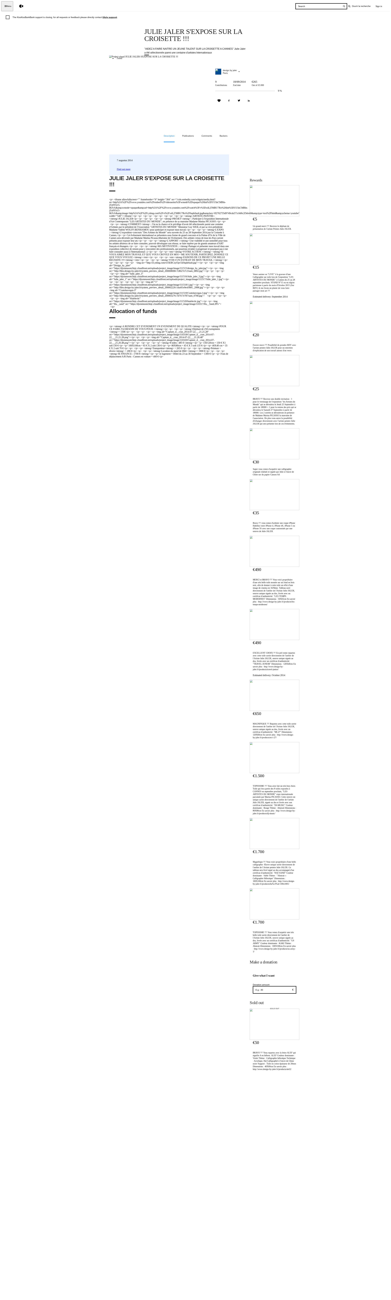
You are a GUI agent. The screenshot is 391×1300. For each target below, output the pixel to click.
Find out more (123, 169)
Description (169, 136)
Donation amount (261, 984)
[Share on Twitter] (239, 101)
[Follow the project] (219, 101)
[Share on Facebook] (229, 101)
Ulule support (109, 17)
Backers (223, 136)
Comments (206, 136)
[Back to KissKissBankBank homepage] (19, 6)
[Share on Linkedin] (249, 101)
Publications (188, 136)
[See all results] (344, 6)
